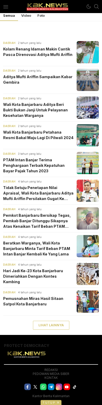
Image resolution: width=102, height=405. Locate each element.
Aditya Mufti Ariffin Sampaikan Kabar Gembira (37, 79)
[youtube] (67, 387)
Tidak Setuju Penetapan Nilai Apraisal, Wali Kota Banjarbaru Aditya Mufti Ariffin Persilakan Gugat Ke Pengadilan (38, 193)
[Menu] (5, 6)
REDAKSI (51, 370)
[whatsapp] (43, 387)
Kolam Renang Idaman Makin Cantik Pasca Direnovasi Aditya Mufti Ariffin (37, 52)
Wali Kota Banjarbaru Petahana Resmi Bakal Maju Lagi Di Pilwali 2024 (38, 135)
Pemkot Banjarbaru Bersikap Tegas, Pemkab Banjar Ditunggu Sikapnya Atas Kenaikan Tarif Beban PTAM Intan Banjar (37, 221)
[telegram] (51, 387)
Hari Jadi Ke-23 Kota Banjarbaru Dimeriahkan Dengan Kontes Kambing (33, 276)
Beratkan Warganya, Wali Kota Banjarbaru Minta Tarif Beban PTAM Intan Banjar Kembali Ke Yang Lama (36, 248)
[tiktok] (74, 387)
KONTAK (51, 378)
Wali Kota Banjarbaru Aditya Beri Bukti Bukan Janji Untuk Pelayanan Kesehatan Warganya (35, 110)
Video (26, 15)
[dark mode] (89, 6)
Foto (41, 15)
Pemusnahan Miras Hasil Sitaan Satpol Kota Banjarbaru (33, 301)
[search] (96, 6)
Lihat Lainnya (51, 325)
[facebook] (27, 387)
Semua (9, 15)
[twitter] (35, 387)
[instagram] (59, 387)
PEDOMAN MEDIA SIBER (51, 374)
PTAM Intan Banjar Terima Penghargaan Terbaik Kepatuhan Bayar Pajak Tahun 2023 (34, 165)
